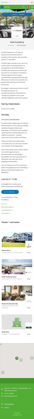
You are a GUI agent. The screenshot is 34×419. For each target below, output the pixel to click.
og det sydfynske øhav (12, 119)
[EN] (28, 7)
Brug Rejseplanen (6, 207)
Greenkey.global (9, 404)
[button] (3, 372)
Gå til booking (9, 192)
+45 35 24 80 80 (9, 393)
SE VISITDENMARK (5, 210)
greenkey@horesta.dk (10, 396)
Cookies (6, 407)
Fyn (2, 119)
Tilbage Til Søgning (18, 14)
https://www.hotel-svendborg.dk (12, 186)
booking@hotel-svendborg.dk (11, 184)
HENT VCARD (4, 213)
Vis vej (3, 204)
